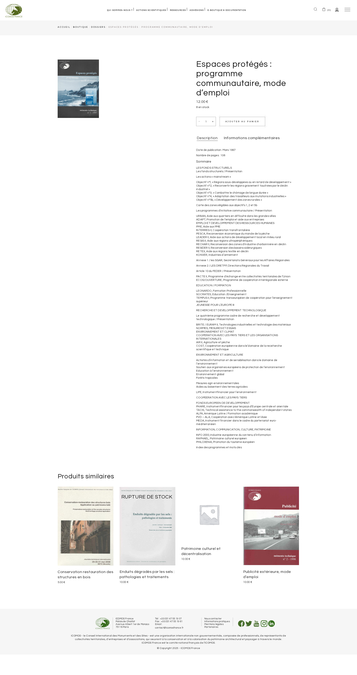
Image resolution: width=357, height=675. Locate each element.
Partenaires (211, 627)
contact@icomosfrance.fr (169, 627)
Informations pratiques (217, 621)
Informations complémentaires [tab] (252, 138)
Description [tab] (207, 138)
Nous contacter (213, 618)
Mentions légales (213, 624)
